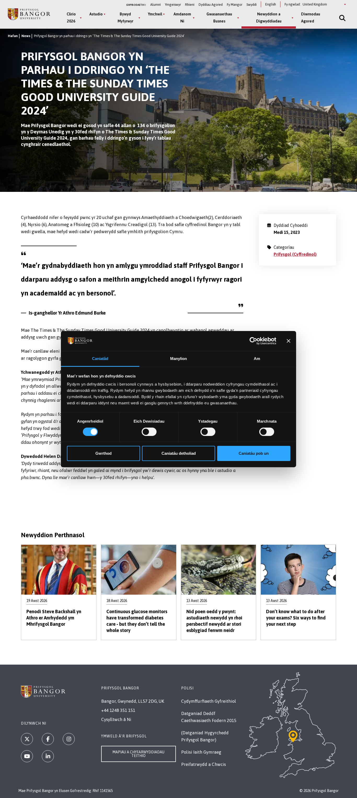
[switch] (149, 432)
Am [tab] (257, 358)
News (25, 36)
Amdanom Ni (182, 17)
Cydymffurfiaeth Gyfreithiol (208, 701)
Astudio (96, 14)
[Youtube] (27, 756)
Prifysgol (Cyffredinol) (295, 254)
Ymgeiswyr (173, 5)
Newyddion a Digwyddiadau (268, 17)
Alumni (155, 5)
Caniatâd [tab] (100, 358)
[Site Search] (341, 17)
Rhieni (189, 5)
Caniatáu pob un (254, 453)
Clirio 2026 (71, 17)
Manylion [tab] (178, 358)
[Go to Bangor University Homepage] (29, 14)
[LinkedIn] (48, 756)
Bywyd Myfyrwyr (125, 17)
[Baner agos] (288, 341)
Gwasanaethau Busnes (219, 17)
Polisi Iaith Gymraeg (201, 752)
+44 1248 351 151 (118, 710)
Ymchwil (155, 14)
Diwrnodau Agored (310, 17)
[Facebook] (48, 739)
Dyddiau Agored (211, 5)
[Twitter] (27, 739)
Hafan (13, 36)
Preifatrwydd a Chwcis (203, 764)
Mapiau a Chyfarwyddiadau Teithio (138, 754)
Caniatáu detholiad (179, 453)
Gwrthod (103, 453)
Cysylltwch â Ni (116, 719)
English (270, 4)
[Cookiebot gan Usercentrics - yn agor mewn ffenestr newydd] (253, 341)
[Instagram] (69, 739)
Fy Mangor (234, 5)
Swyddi (251, 5)
